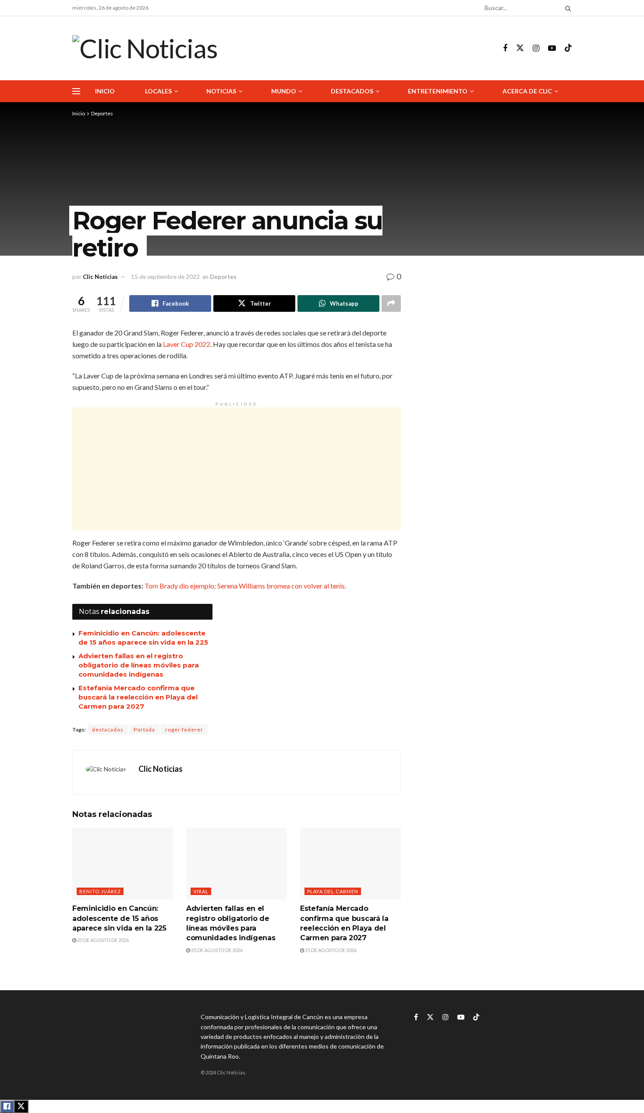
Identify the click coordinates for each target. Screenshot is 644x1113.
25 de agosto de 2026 (102, 940)
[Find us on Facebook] (505, 48)
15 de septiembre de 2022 (165, 276)
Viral (201, 891)
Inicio (105, 91)
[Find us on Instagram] (536, 48)
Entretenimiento (437, 91)
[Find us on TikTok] (568, 48)
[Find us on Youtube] (552, 48)
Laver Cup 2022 (186, 344)
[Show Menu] (76, 91)
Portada (144, 729)
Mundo (283, 91)
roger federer (184, 729)
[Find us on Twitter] (520, 48)
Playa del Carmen (332, 891)
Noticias (221, 91)
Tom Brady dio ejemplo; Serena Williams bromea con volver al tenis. (245, 585)
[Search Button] (566, 8)
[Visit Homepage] (144, 48)
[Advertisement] (236, 468)
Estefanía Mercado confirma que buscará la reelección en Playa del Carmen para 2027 (138, 697)
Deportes (102, 113)
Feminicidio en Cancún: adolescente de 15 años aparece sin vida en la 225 (119, 918)
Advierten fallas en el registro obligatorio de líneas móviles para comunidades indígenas (138, 665)
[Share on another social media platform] (391, 303)
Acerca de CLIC (527, 91)
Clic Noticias (100, 276)
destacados (108, 729)
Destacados (352, 91)
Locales (158, 91)
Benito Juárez (100, 891)
